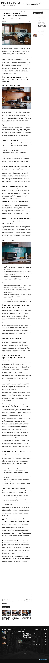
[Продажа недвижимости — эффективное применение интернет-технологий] (20, 649)
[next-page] (5, 622)
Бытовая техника (13, 11)
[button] (45, 8)
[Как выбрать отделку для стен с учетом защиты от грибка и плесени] (4, 643)
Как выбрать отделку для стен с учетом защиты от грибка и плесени (11, 643)
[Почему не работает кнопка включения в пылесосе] (35, 35)
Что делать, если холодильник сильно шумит (15, 618)
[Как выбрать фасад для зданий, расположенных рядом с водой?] (4, 632)
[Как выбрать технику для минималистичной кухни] (26, 613)
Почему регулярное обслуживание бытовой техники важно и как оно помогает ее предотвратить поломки (42, 18)
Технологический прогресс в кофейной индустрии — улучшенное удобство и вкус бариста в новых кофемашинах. (42, 24)
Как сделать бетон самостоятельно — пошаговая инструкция (8, 602)
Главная (3, 11)
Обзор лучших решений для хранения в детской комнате (11, 638)
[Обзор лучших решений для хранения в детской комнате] (4, 637)
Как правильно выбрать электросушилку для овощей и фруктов (6, 618)
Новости (7, 11)
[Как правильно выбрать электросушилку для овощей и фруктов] (6, 613)
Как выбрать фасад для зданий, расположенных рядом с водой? (11, 632)
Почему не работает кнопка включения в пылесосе (41, 35)
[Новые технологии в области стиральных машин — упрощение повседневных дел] (35, 30)
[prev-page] (3, 622)
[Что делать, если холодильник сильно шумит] (16, 613)
